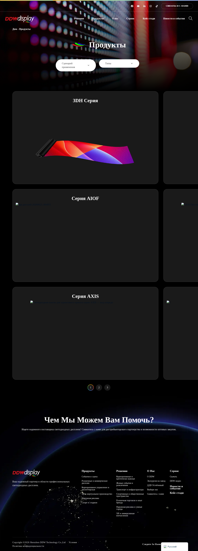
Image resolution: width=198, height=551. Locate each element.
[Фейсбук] (132, 6)
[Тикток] (157, 6)
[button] (79, 18)
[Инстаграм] (150, 6)
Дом (14, 29)
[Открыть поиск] (190, 18)
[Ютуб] (138, 6)
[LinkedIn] (144, 6)
